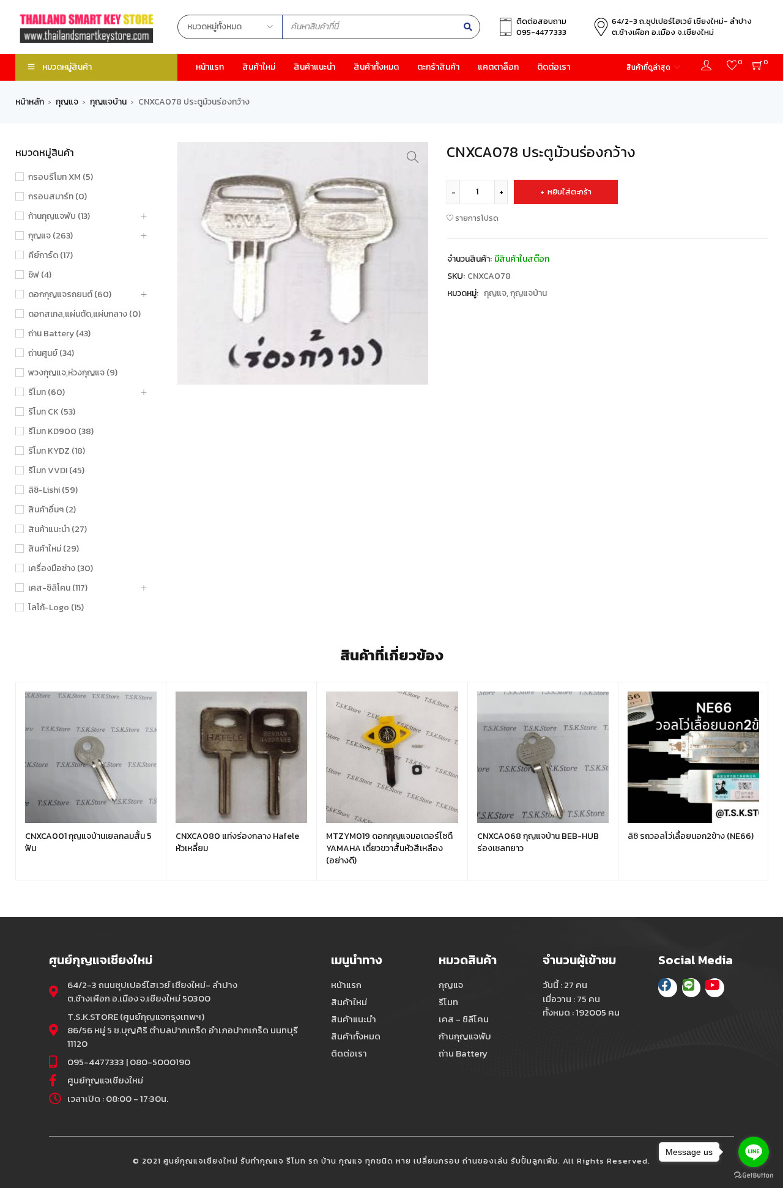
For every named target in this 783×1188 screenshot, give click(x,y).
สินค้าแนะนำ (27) (57, 529)
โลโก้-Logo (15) (56, 608)
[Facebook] (667, 987)
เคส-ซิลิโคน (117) (57, 588)
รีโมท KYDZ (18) (56, 451)
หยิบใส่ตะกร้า (569, 191)
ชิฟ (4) (39, 275)
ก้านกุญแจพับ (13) (59, 216)
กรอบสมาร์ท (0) (57, 197)
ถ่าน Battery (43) (59, 334)
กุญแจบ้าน (108, 102)
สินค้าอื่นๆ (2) (52, 510)
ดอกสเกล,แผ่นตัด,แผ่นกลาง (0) (84, 314)
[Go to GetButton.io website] (753, 1175)
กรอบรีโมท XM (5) (60, 177)
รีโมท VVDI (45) (56, 471)
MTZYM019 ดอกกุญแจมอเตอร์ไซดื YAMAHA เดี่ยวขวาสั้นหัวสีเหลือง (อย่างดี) (389, 848)
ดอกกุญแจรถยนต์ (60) (69, 295)
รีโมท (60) (46, 392)
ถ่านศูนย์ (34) (51, 353)
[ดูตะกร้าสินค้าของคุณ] (757, 67)
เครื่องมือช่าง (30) (60, 569)
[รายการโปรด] (732, 67)
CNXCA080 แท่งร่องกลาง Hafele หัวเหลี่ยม (237, 842)
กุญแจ (67, 102)
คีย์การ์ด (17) (50, 255)
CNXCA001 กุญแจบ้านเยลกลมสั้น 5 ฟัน (88, 842)
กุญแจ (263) (50, 236)
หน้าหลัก (29, 102)
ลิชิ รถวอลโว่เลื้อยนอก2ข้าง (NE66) (691, 836)
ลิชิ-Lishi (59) (53, 490)
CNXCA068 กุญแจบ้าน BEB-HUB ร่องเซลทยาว (538, 842)
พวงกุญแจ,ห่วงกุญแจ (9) (72, 373)
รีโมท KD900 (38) (61, 432)
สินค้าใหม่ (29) (53, 549)
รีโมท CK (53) (51, 412)
